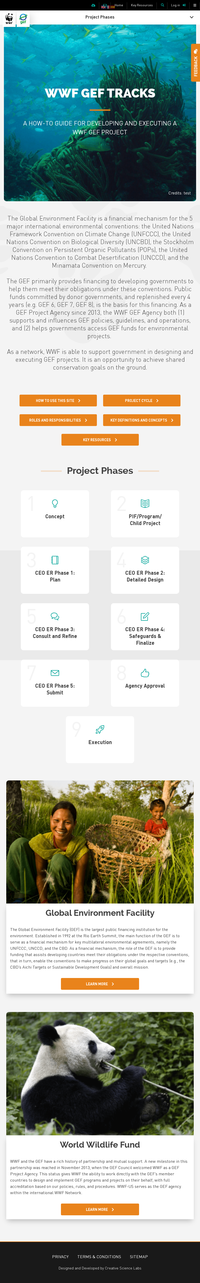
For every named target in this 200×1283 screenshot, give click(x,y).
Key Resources (142, 5)
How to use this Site (55, 400)
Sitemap (139, 1256)
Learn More (97, 983)
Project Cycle (138, 400)
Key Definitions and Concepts (138, 420)
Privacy (60, 1256)
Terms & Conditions (99, 1256)
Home (119, 5)
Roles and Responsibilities (55, 420)
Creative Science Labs (123, 1267)
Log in (175, 5)
